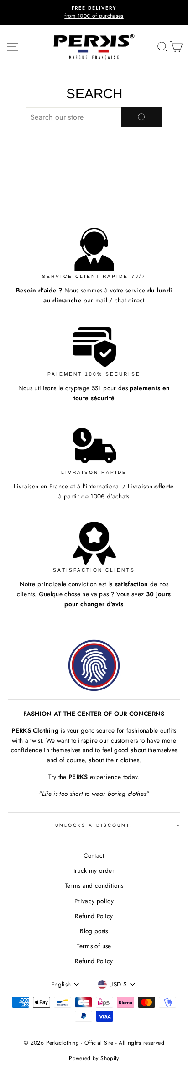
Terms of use (94, 945)
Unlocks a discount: (94, 825)
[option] (94, 13)
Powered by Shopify (94, 1058)
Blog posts (94, 930)
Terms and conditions (94, 885)
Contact (94, 855)
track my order (94, 870)
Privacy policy (94, 900)
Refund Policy (94, 915)
